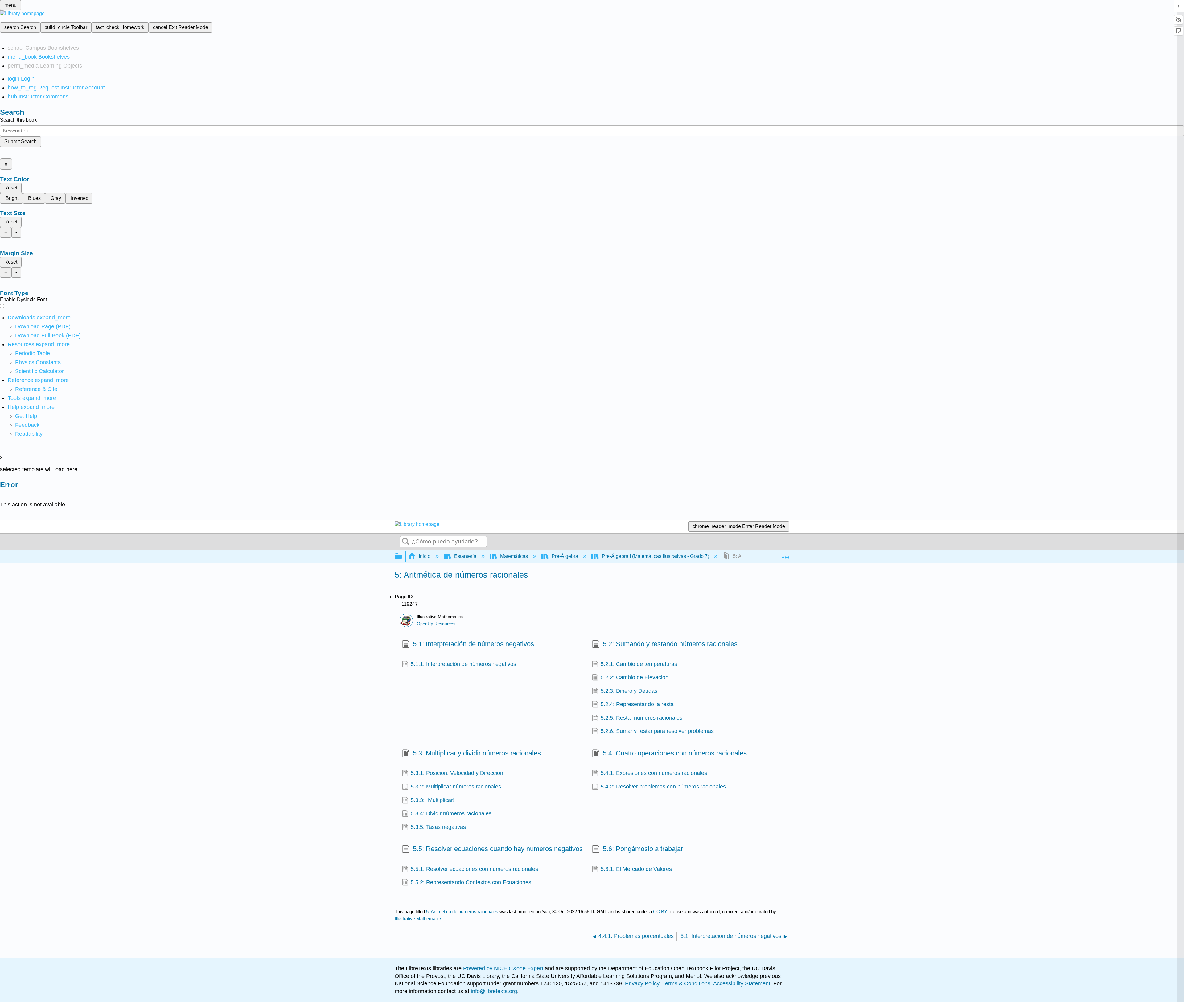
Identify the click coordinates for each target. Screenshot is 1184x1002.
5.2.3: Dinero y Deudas (629, 691)
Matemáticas (514, 556)
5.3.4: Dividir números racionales (451, 813)
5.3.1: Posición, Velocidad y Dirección (457, 773)
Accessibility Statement (741, 983)
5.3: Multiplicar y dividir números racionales (477, 753)
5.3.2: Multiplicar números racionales (456, 787)
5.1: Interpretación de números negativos (473, 644)
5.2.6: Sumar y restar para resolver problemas (657, 731)
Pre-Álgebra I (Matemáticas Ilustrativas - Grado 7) (655, 556)
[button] (27, 425)
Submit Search (20, 141)
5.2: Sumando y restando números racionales (670, 644)
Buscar (406, 542)
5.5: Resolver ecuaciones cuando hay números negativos (498, 849)
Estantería (465, 556)
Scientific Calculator (39, 371)
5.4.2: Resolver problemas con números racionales (663, 787)
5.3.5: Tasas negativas (438, 827)
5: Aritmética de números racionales (462, 911)
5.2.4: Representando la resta (637, 704)
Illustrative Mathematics (418, 918)
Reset (10, 187)
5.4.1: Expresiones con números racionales (654, 773)
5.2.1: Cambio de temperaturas (639, 664)
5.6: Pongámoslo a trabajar (643, 849)
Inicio (424, 556)
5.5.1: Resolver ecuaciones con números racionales (474, 869)
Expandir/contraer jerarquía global (402, 556)
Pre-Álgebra (564, 556)
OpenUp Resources (436, 624)
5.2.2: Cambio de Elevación (634, 677)
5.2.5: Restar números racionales (641, 718)
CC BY (660, 911)
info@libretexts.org (493, 991)
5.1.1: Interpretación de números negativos (463, 664)
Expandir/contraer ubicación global (785, 554)
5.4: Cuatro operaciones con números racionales (675, 753)
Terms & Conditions (686, 983)
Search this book (18, 120)
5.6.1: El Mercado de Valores (636, 869)
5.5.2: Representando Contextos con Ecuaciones (471, 882)
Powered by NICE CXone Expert (504, 968)
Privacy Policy (642, 983)
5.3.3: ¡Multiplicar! (432, 800)
